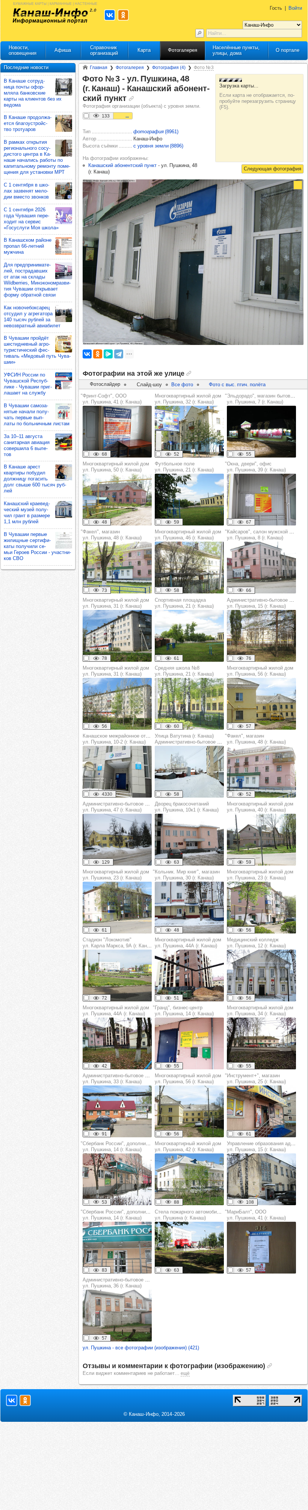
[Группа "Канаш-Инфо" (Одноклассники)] (25, 1400)
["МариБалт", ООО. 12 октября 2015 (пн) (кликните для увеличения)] (261, 1248)
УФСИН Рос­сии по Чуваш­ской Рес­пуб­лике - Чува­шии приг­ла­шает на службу (28, 384)
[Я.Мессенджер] (108, 353)
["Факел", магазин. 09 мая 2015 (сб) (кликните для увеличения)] (117, 567)
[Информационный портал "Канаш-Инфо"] (50, 16)
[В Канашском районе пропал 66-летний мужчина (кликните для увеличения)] (63, 246)
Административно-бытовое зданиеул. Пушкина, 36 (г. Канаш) (122, 1283)
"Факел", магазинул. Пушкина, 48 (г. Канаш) (111, 534)
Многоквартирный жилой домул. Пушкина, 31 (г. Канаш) (116, 603)
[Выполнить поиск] (199, 33)
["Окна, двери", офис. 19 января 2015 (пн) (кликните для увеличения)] (261, 499)
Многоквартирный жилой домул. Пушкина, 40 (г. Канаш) (260, 807)
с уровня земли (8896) (158, 146)
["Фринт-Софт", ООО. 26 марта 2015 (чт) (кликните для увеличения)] (117, 432)
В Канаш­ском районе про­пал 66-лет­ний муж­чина (27, 246)
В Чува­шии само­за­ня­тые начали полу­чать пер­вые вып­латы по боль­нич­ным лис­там (36, 414)
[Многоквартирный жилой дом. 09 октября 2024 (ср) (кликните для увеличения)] (189, 975)
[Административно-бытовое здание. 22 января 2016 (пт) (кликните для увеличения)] (117, 840)
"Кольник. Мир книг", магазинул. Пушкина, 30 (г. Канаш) (186, 875)
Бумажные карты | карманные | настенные (55, 3)
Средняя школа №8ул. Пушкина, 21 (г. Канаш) (184, 671)
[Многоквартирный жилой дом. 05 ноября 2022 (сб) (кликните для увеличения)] (261, 1043)
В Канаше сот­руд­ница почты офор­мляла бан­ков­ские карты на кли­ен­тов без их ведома (33, 93)
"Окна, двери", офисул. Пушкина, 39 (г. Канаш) (255, 467)
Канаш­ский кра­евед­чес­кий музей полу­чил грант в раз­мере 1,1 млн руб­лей (27, 512)
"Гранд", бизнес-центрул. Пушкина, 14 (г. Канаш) (183, 1010)
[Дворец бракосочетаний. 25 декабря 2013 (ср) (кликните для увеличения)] (189, 840)
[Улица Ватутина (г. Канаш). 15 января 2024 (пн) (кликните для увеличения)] (189, 772)
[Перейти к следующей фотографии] (272, 168)
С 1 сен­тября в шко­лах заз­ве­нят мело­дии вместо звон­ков (26, 191)
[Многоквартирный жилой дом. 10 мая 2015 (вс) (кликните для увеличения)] (189, 432)
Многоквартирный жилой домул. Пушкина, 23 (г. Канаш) (116, 875)
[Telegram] (118, 353)
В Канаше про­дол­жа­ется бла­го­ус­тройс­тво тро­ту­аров (27, 123)
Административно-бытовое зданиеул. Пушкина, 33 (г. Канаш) (122, 1078)
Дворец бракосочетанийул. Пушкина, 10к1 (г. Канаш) (187, 807)
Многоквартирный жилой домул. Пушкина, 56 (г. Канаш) (260, 671)
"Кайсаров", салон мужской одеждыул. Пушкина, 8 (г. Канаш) (266, 534)
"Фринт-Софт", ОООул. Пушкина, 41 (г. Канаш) (111, 399)
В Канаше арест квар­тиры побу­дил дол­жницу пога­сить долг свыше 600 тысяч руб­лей (35, 479)
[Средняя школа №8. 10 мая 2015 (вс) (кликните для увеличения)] (189, 704)
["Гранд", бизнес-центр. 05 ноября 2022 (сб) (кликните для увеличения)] (189, 1043)
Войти (295, 8)
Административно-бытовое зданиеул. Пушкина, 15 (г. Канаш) (266, 603)
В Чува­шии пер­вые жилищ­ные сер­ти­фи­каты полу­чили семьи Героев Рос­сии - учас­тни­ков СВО (37, 546)
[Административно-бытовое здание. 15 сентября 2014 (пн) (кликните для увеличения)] (117, 1315)
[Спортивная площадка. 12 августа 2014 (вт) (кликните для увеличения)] (189, 636)
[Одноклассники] (97, 353)
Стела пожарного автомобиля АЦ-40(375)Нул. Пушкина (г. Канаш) (203, 1215)
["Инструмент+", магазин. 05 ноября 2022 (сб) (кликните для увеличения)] (261, 1111)
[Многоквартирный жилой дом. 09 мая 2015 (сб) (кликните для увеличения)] (117, 499)
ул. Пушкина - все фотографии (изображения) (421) (141, 1347)
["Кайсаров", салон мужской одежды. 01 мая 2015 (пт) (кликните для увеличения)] (261, 567)
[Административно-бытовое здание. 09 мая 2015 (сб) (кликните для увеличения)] (117, 1111)
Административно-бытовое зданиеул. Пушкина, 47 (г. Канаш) (122, 807)
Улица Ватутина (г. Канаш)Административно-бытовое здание (194, 739)
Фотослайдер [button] (105, 384)
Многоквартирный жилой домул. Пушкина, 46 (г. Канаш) (188, 534)
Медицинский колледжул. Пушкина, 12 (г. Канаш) (256, 942)
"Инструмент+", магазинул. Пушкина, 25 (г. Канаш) (255, 1078)
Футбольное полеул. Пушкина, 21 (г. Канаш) (184, 467)
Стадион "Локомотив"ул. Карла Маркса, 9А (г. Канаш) (119, 942)
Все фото (182, 384)
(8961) (155, 131)
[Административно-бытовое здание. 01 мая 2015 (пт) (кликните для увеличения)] (261, 636)
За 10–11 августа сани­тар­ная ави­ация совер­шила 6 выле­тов (27, 445)
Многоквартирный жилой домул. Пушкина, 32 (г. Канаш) (188, 399)
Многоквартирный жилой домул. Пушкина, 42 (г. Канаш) (188, 1146)
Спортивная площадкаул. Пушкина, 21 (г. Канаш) (184, 603)
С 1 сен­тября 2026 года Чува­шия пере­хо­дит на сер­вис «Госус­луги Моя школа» (31, 218)
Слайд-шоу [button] (149, 384)
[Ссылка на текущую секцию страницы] (131, 98)
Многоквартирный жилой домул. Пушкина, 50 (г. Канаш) (116, 467)
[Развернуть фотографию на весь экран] (297, 185)
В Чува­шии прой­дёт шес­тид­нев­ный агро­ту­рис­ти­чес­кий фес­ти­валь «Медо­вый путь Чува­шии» (37, 350)
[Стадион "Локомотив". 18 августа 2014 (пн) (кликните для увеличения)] (117, 975)
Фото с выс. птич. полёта (237, 384)
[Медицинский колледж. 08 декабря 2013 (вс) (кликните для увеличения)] (261, 975)
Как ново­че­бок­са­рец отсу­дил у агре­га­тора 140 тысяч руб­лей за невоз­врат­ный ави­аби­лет (32, 316)
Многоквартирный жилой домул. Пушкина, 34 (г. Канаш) (260, 1010)
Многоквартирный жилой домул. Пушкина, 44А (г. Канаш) (188, 942)
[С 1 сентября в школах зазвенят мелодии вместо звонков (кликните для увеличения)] (63, 190)
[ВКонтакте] (87, 353)
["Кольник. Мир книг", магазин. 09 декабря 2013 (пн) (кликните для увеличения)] (189, 907)
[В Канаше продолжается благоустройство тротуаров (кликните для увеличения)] (63, 123)
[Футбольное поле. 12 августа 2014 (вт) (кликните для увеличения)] (189, 499)
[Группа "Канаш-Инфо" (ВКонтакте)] (11, 1400)
